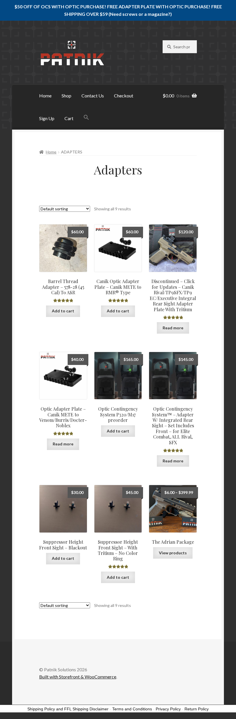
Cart (68, 118)
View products (173, 552)
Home (45, 95)
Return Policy (196, 709)
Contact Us (92, 95)
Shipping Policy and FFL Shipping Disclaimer (68, 709)
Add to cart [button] (63, 310)
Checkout (123, 95)
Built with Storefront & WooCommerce (77, 676)
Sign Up (46, 118)
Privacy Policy (168, 709)
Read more (173, 327)
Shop (66, 95)
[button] (86, 117)
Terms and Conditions (132, 709)
